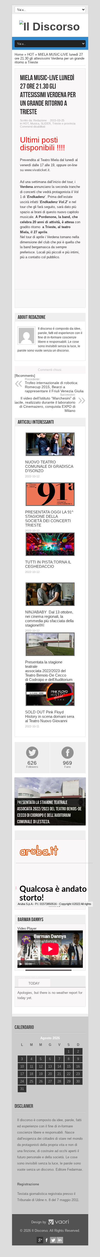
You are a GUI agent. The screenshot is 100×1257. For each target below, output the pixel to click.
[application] (50, 949)
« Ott (21, 1095)
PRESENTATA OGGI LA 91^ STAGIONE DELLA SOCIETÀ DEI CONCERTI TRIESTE (49, 518)
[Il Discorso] (49, 26)
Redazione (40, 120)
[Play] (21, 964)
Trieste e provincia (63, 123)
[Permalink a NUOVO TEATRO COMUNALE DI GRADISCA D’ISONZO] (50, 455)
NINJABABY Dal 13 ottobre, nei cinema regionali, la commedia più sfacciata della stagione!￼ (49, 618)
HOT (30, 54)
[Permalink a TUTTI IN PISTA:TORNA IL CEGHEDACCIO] (50, 555)
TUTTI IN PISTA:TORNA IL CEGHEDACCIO (48, 564)
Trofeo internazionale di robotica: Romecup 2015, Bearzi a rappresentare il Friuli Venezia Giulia (54, 385)
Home (19, 54)
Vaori (58, 1222)
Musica (34, 123)
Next (80, 802)
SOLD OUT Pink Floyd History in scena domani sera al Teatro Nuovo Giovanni (49, 716)
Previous (20, 802)
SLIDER (46, 123)
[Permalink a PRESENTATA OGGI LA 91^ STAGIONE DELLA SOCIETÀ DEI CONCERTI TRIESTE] (50, 505)
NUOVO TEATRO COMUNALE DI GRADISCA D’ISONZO (49, 466)
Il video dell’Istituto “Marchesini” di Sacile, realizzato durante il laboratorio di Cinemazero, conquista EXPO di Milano (44, 403)
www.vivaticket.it (37, 170)
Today (34, 983)
